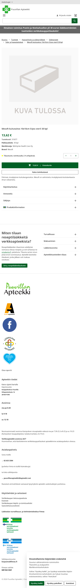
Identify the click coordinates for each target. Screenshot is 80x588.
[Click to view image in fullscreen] (40, 86)
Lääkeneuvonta (50, 248)
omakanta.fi (6, 252)
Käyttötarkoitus (10, 187)
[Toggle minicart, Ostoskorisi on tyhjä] (76, 15)
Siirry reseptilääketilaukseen (14, 265)
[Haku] (75, 20)
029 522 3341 (7, 570)
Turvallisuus (49, 234)
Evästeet (5, 501)
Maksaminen (49, 241)
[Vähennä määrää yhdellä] (65, 155)
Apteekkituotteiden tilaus (55, 254)
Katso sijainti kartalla (10, 384)
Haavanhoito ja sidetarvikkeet (33, 40)
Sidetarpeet (53, 40)
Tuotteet (14, 40)
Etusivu (4, 40)
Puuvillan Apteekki (20, 9)
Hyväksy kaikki (37, 583)
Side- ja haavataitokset (14, 42)
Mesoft (10, 149)
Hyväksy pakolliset (54, 583)
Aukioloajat (6, 2)
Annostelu (7, 193)
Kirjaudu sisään (65, 15)
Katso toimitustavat (40, 172)
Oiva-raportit (7, 370)
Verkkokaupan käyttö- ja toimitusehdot (17, 503)
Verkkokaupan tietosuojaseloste (14, 498)
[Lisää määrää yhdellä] (75, 155)
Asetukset (70, 583)
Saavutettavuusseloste (10, 506)
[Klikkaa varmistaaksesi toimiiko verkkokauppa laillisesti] (40, 525)
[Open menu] (4, 15)
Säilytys (6, 200)
